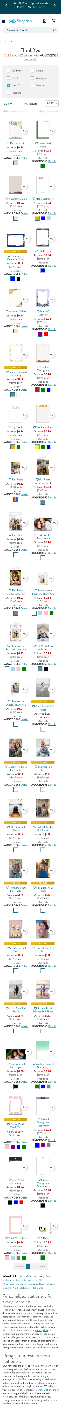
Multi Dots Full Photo (17, 1010)
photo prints (41, 1330)
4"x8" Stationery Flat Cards (28, 1288)
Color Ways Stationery (17, 1181)
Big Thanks (17, 427)
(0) (17, 111)
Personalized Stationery (31, 1276)
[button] (4, 21)
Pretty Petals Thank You (17, 1125)
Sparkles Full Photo (45, 768)
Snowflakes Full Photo (17, 949)
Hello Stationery (45, 199)
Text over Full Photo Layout (44, 536)
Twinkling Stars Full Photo (18, 889)
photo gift (42, 1390)
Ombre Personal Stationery (45, 1065)
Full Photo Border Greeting (16, 592)
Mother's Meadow (44, 313)
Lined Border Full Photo (44, 949)
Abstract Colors (17, 311)
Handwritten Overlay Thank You (16, 703)
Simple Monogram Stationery (43, 1183)
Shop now (38, 7)
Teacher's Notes (44, 427)
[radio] (15, 163)
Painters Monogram (43, 368)
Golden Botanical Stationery (17, 373)
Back (9, 41)
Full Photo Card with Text (45, 647)
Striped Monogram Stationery (43, 1122)
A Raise (45, 1238)
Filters (5, 104)
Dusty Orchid (17, 143)
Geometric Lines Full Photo (18, 768)
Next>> (43, 1266)
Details (24, 158)
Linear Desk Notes (44, 144)
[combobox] (30, 30)
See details (30, 59)
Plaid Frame (44, 251)
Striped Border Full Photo (45, 828)
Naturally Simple (17, 199)
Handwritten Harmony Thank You (43, 592)
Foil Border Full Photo (44, 889)
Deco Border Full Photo (44, 708)
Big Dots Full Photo (17, 828)
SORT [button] (50, 103)
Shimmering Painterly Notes (15, 257)
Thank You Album (17, 1238)
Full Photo (17, 480)
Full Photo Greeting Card (43, 481)
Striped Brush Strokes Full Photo (43, 1010)
